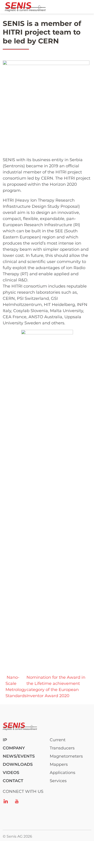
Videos (11, 772)
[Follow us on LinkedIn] (5, 801)
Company (14, 748)
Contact (13, 780)
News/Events (19, 756)
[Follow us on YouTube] (17, 801)
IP (5, 739)
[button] (46, 103)
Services (58, 780)
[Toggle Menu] (84, 7)
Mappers (59, 764)
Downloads (18, 764)
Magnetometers (66, 756)
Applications (62, 772)
